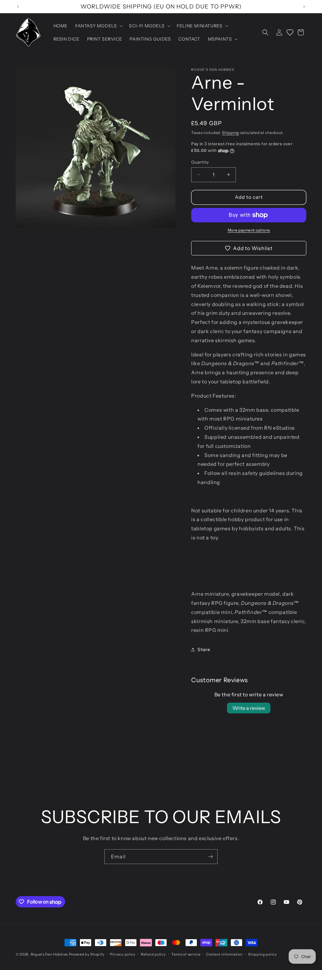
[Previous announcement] (18, 7)
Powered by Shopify (87, 954)
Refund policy (153, 954)
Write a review (248, 708)
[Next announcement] (304, 7)
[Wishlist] (290, 32)
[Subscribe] (210, 856)
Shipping (230, 132)
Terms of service (185, 954)
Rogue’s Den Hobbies (49, 954)
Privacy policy (123, 954)
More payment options (249, 230)
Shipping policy (262, 954)
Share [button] (203, 649)
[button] (98, 25)
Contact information (224, 954)
